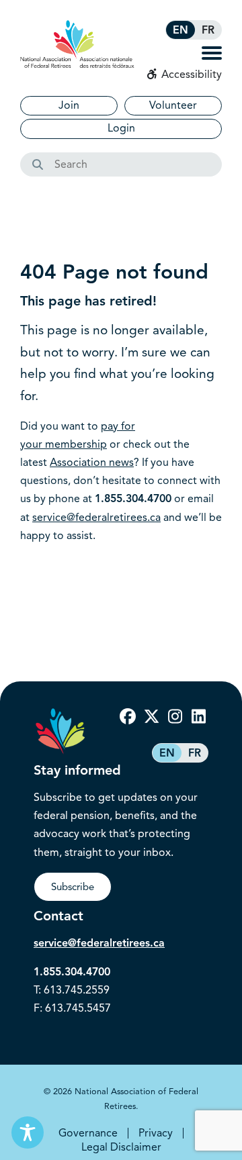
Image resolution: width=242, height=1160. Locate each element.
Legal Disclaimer (121, 1147)
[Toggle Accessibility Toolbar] (27, 1132)
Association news (92, 462)
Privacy (155, 1133)
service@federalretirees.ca (96, 517)
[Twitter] (151, 717)
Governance (88, 1133)
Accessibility (190, 74)
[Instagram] (175, 717)
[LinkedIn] (198, 717)
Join (68, 105)
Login (121, 128)
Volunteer (173, 105)
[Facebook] (128, 717)
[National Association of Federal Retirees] (77, 44)
